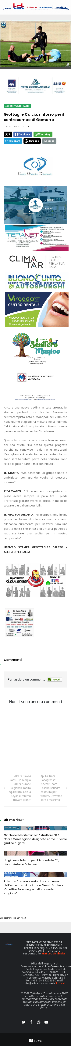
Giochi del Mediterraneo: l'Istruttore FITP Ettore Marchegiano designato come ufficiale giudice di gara (35, 839)
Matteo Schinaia (53, 953)
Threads (34, 141)
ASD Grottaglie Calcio (17, 106)
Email (51, 141)
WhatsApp (44, 134)
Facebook (24, 134)
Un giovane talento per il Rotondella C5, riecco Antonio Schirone (31, 862)
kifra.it (60, 983)
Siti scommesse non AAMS (13, 918)
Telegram (14, 141)
